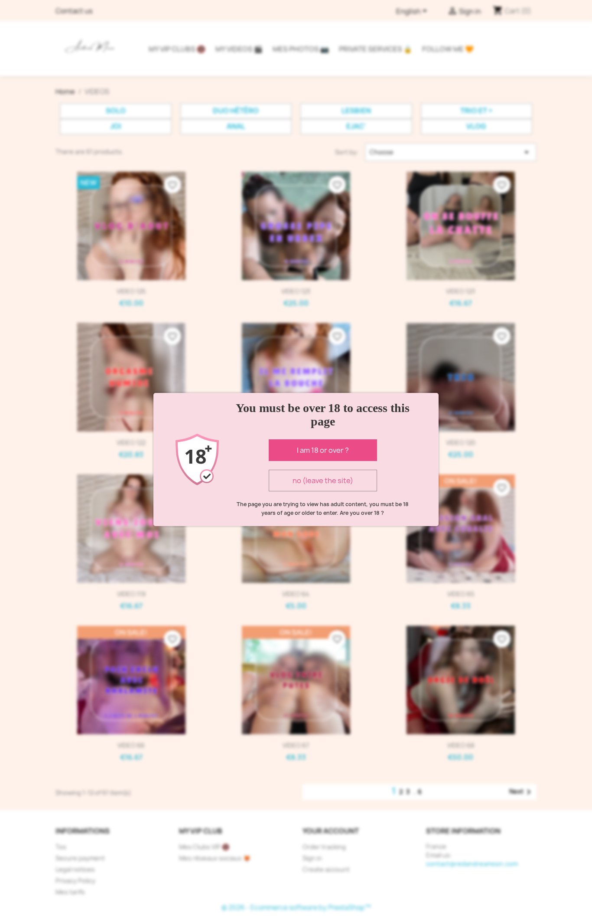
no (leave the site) (323, 480)
